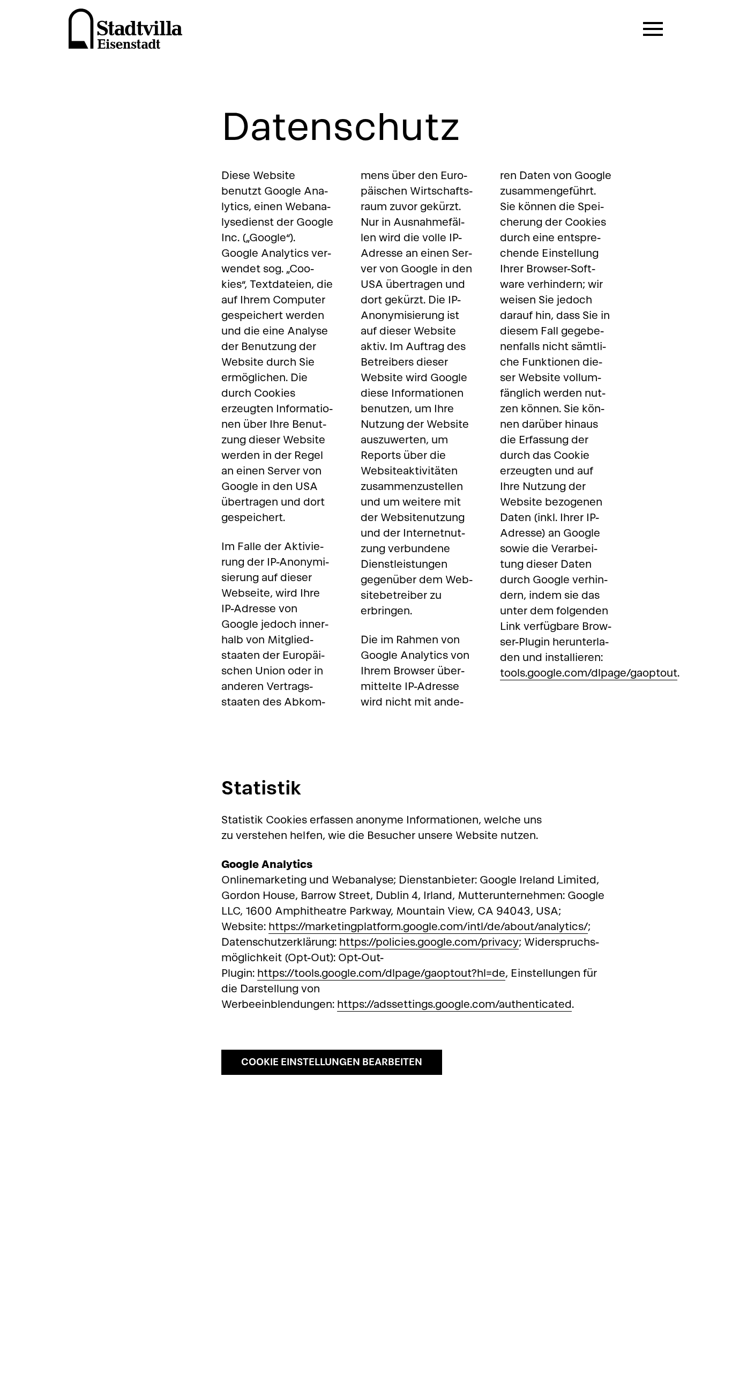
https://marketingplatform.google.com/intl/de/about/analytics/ (428, 926)
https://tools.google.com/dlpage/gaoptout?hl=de (381, 973)
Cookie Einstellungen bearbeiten (331, 1062)
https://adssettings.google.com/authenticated (454, 1004)
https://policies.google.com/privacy (429, 942)
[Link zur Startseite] (125, 29)
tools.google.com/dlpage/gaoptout (588, 673)
